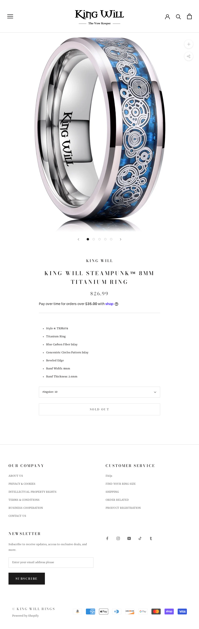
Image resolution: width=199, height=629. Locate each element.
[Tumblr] (151, 538)
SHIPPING (112, 492)
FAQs (109, 476)
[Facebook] (107, 538)
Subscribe (27, 578)
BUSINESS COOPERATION (25, 508)
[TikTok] (140, 538)
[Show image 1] (88, 239)
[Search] (178, 16)
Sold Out (99, 409)
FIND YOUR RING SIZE (121, 484)
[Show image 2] (93, 239)
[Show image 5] (111, 239)
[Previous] (78, 239)
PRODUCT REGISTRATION (123, 508)
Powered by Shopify (25, 616)
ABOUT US (15, 476)
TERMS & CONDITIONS (24, 500)
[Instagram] (118, 538)
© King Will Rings (33, 608)
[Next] (120, 239)
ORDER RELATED (117, 500)
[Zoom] (188, 44)
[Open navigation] (10, 16)
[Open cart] (189, 16)
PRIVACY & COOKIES (21, 484)
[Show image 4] (105, 239)
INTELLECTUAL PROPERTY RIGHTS (32, 492)
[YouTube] (129, 538)
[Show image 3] (99, 239)
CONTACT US (17, 516)
